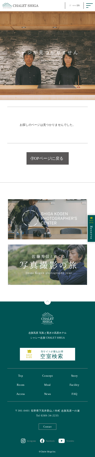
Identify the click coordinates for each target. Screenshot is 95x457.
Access (20, 394)
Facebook (50, 441)
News (47, 394)
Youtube (70, 441)
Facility (74, 384)
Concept (47, 375)
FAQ (74, 394)
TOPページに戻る (48, 158)
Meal (47, 384)
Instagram (31, 441)
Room (20, 384)
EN (78, 5)
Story (74, 375)
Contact (47, 426)
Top (20, 375)
